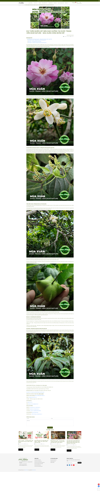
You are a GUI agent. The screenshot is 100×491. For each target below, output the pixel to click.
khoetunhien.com (32, 407)
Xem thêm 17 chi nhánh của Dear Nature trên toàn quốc (35, 392)
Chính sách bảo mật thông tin (38, 466)
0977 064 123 (42, 395)
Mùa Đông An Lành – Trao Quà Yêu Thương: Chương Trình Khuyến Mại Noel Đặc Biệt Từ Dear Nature (58, 441)
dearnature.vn (38, 407)
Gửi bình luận (50, 427)
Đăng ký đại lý (52, 462)
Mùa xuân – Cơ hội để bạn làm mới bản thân (34, 41)
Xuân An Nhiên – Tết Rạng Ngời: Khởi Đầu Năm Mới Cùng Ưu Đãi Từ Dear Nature (25, 441)
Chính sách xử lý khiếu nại (38, 461)
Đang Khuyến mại (53, 461)
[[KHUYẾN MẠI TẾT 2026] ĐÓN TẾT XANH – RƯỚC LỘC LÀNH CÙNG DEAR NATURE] (41, 435)
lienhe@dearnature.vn (24, 465)
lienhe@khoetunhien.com (33, 397)
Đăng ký (79, 462)
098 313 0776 (30, 402)
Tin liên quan (50, 430)
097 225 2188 (37, 395)
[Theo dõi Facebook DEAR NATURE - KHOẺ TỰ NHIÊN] (67, 465)
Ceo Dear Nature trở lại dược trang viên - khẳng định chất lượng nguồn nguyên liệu (39, 39)
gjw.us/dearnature (35, 412)
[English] (81, 3)
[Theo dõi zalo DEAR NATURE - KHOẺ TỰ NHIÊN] (69, 465)
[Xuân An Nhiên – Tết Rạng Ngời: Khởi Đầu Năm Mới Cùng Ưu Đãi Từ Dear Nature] (25, 435)
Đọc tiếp (20, 449)
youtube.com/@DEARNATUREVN (35, 410)
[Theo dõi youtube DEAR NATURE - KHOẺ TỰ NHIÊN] (74, 465)
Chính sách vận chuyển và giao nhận (39, 462)
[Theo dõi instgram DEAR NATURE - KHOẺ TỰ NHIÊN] (71, 465)
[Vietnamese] (78, 3)
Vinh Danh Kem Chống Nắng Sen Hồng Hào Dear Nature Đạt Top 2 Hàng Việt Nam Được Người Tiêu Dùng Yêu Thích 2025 (73, 442)
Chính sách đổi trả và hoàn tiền (38, 463)
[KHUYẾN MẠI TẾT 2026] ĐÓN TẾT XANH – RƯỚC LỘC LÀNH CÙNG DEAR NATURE (41, 441)
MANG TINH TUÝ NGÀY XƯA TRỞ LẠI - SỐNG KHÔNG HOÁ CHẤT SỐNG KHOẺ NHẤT (50, 0)
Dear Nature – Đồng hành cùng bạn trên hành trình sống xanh (37, 42)
